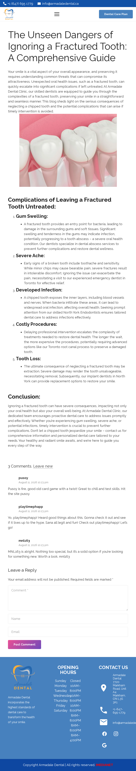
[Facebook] (104, 734)
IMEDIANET (104, 765)
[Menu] (57, 14)
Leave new (43, 466)
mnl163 (64, 556)
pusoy (24, 494)
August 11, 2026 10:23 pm (33, 482)
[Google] (104, 745)
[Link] (9, 14)
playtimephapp (107, 522)
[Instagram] (116, 734)
